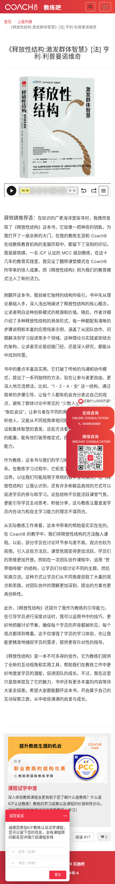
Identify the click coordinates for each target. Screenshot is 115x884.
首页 (7, 21)
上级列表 (24, 21)
